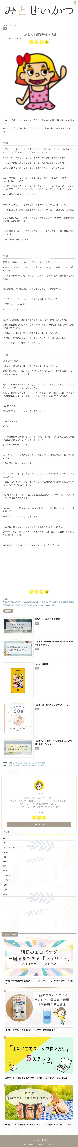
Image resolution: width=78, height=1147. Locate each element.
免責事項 (46, 1140)
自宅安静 (11, 605)
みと (25, 602)
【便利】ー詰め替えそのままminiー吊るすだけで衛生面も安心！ (30, 1030)
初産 (60, 602)
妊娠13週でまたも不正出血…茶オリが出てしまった (26, 765)
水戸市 (51, 602)
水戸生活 (35, 602)
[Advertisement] (39, 573)
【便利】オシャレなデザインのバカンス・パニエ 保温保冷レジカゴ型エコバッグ (37, 1124)
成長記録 (7, 602)
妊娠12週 (29, 605)
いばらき (29, 602)
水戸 (15, 602)
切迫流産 (71, 602)
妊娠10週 (17, 605)
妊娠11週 (23, 605)
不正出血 (5, 605)
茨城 (18, 602)
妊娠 (6, 599)
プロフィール (39, 824)
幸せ (22, 602)
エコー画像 (51, 605)
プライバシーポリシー (35, 1140)
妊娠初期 (65, 602)
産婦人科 (56, 602)
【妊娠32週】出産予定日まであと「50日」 (52, 705)
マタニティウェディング (40, 605)
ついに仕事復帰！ (42, 664)
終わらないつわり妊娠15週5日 (47, 619)
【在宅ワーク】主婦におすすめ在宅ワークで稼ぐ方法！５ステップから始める (36, 1078)
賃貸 (12, 602)
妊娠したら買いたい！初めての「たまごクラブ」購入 (27, 763)
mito (40, 602)
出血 (47, 602)
